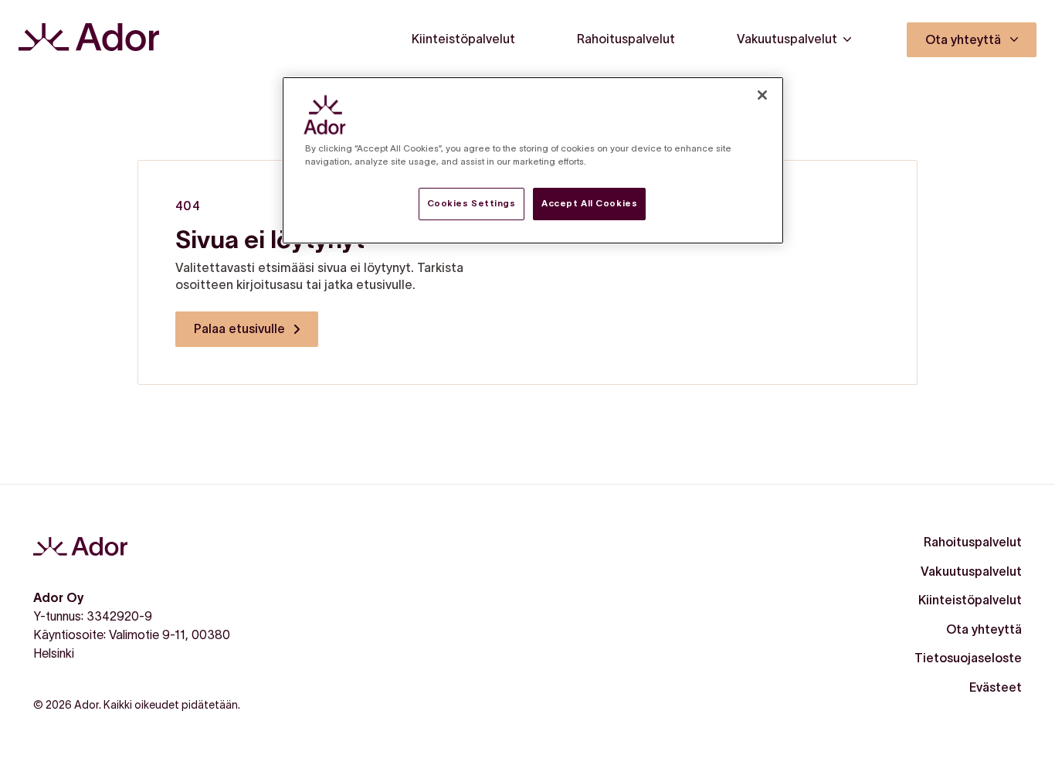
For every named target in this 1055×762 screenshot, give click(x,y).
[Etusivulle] (89, 39)
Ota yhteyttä (984, 629)
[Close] (762, 95)
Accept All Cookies (589, 203)
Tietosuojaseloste (968, 658)
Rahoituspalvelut (973, 542)
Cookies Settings (471, 203)
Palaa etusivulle (239, 328)
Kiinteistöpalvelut (970, 600)
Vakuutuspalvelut (971, 571)
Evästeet (995, 687)
